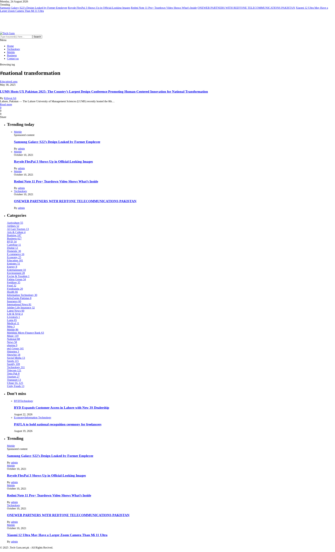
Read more (6, 104)
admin (21, 148)
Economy (19, 417)
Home (10, 46)
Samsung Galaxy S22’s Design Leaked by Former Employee (33, 7)
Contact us (13, 58)
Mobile (11, 52)
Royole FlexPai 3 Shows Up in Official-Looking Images (99, 7)
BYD (17, 400)
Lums (14, 81)
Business (12, 55)
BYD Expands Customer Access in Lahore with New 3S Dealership (61, 407)
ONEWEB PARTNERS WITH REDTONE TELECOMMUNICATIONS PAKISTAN (246, 7)
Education (5, 81)
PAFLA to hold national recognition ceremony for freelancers (57, 424)
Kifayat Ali (10, 98)
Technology (13, 49)
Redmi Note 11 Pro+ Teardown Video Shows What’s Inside (164, 7)
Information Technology (38, 417)
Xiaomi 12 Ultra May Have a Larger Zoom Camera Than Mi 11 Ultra (57, 535)
